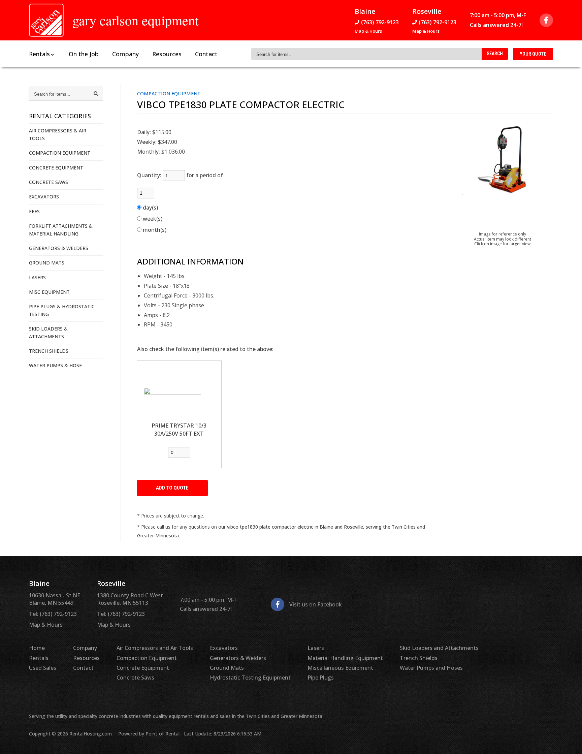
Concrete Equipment (143, 667)
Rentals (38, 658)
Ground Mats (227, 667)
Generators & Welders (238, 658)
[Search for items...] (96, 93)
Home (37, 648)
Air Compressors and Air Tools (155, 648)
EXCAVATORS (44, 196)
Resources (167, 54)
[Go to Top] (569, 742)
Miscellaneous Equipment (340, 667)
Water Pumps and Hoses (431, 667)
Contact (206, 54)
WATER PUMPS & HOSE (55, 365)
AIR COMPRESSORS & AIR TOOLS (57, 134)
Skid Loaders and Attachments (439, 648)
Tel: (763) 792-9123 (53, 614)
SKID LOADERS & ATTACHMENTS (48, 332)
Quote (533, 54)
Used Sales (42, 667)
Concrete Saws (135, 677)
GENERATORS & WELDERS (58, 248)
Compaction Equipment (147, 658)
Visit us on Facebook (315, 604)
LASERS (37, 277)
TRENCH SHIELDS (48, 351)
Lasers (316, 648)
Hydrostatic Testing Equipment (250, 677)
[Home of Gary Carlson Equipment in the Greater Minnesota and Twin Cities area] (46, 20)
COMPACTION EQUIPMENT (59, 153)
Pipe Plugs (321, 677)
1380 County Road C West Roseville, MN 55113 (130, 599)
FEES (34, 211)
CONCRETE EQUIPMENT (56, 167)
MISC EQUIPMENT (49, 292)
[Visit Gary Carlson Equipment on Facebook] (546, 20)
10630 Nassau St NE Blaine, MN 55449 (54, 599)
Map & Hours (368, 31)
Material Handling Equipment (345, 658)
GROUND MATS (46, 262)
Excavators (224, 648)
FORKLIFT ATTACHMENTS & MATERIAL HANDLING (61, 230)
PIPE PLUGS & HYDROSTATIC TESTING (62, 310)
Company (125, 54)
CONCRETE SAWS (48, 182)
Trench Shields (419, 658)
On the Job (84, 54)
